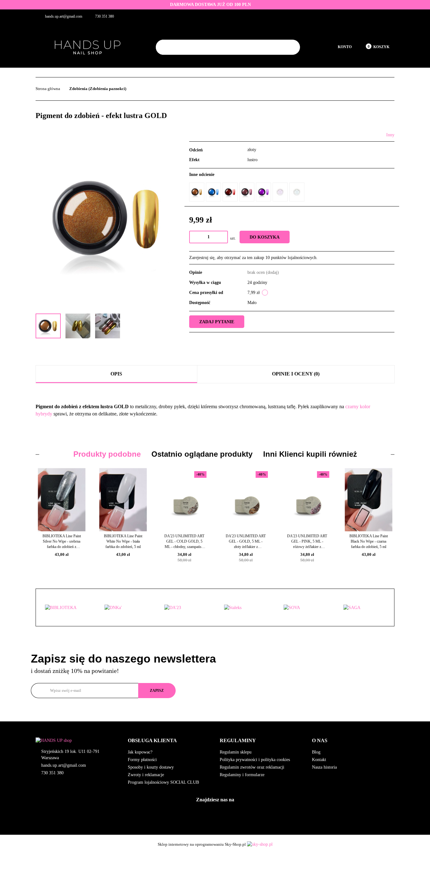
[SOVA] (245, 608)
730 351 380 (52, 773)
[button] (169, 740)
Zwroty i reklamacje (146, 774)
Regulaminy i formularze (242, 774)
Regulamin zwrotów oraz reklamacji (252, 767)
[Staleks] (185, 608)
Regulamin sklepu (236, 752)
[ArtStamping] (364, 608)
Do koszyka (265, 237)
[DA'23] (126, 608)
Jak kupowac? (140, 752)
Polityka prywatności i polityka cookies (255, 759)
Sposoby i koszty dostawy (151, 767)
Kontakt (319, 759)
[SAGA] (305, 608)
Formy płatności (142, 759)
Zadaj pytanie (216, 321)
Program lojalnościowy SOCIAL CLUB (163, 782)
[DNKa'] (66, 608)
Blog (316, 752)
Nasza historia (324, 767)
